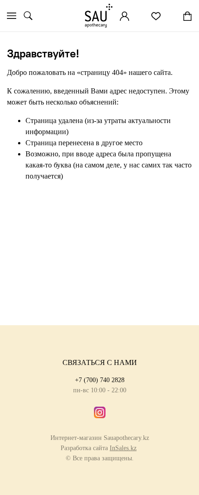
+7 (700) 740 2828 (99, 380)
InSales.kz (123, 448)
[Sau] (98, 16)
